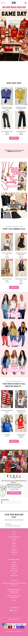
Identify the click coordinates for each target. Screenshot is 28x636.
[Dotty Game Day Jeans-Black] (7, 120)
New (4, 7)
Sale (24, 7)
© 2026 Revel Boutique (10, 631)
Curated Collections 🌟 (14, 536)
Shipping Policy (14, 575)
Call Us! (14, 600)
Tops (8, 7)
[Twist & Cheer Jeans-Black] (21, 120)
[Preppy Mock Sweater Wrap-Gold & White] (21, 96)
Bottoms (13, 7)
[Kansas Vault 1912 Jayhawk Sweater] (21, 399)
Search (14, 562)
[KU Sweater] (7, 423)
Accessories (14, 550)
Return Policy (14, 566)
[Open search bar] (5, 3)
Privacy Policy (14, 571)
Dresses (19, 7)
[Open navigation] (2, 3)
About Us (14, 564)
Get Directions (14, 492)
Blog (14, 573)
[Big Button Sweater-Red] (7, 399)
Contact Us (14, 568)
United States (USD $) (13, 619)
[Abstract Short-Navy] (7, 268)
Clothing (14, 539)
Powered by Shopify (18, 631)
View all (14, 138)
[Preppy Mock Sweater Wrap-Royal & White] (7, 96)
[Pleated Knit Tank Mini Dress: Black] (21, 242)
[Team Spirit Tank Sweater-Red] (21, 423)
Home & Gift (14, 552)
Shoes (14, 547)
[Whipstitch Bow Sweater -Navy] (21, 268)
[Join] (22, 524)
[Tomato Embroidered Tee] (7, 242)
